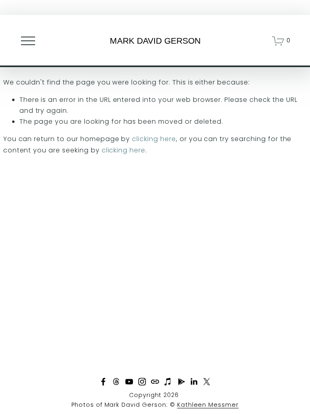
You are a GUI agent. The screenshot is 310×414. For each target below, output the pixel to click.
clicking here (154, 139)
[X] (207, 382)
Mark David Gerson (155, 41)
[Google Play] (181, 382)
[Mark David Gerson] (129, 382)
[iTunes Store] (168, 382)
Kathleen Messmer (208, 405)
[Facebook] (103, 382)
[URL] (155, 382)
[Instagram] (142, 382)
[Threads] (116, 382)
